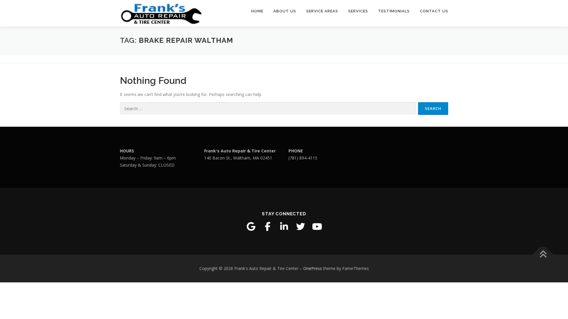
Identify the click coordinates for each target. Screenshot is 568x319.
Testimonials (394, 11)
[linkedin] (284, 226)
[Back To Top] (543, 254)
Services (358, 11)
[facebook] (267, 226)
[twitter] (300, 226)
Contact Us (434, 11)
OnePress (312, 268)
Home (257, 11)
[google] (250, 226)
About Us (284, 11)
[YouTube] (317, 226)
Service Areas (322, 11)
